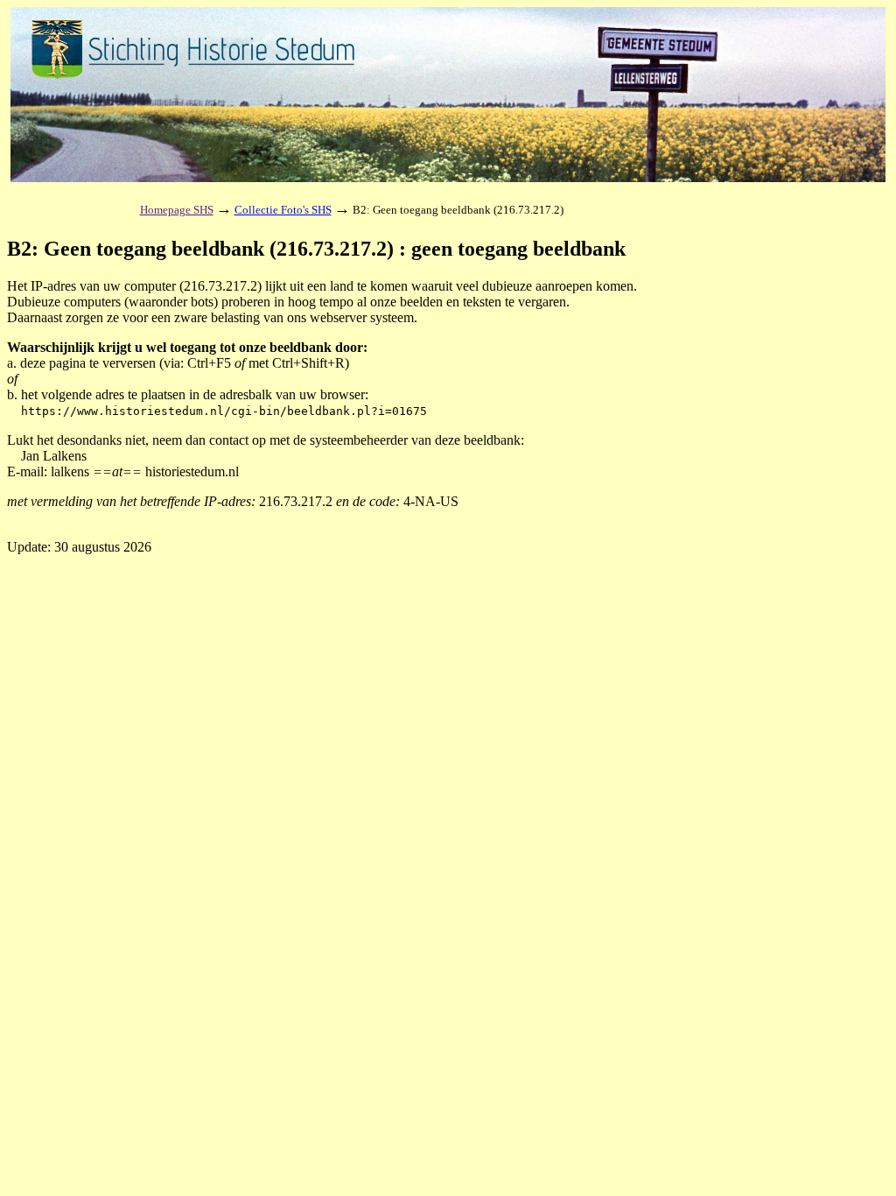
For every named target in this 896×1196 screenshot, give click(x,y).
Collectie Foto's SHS (283, 209)
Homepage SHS (177, 209)
